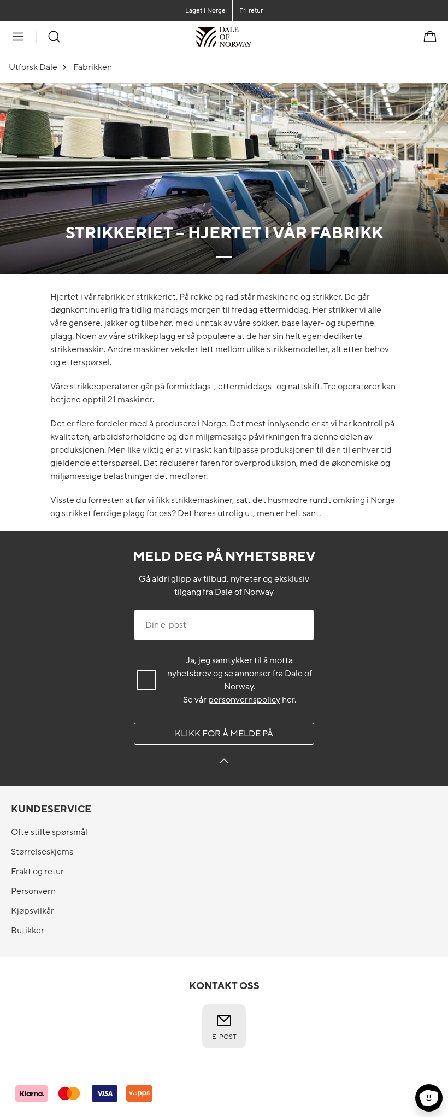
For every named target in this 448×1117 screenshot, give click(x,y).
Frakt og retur (37, 871)
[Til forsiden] (251, 36)
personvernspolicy (244, 700)
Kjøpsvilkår (32, 911)
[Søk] (54, 36)
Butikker (27, 931)
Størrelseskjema (42, 852)
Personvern (33, 891)
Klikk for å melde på (224, 734)
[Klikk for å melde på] (224, 762)
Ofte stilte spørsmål (49, 832)
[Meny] (18, 36)
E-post (224, 1036)
